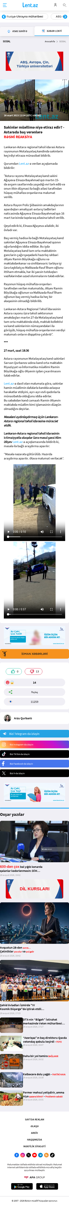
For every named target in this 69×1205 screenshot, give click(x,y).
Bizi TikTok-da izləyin (20, 754)
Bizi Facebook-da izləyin (21, 763)
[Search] (64, 4)
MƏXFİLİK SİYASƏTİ (34, 1146)
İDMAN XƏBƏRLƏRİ (34, 653)
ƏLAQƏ (34, 1126)
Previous (4, 17)
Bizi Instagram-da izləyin (21, 744)
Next (65, 17)
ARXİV (34, 1133)
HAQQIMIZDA (34, 1139)
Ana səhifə (50, 41)
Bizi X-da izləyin (17, 773)
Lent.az (24, 163)
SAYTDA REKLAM (34, 1119)
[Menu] (5, 5)
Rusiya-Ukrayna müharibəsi (25, 16)
